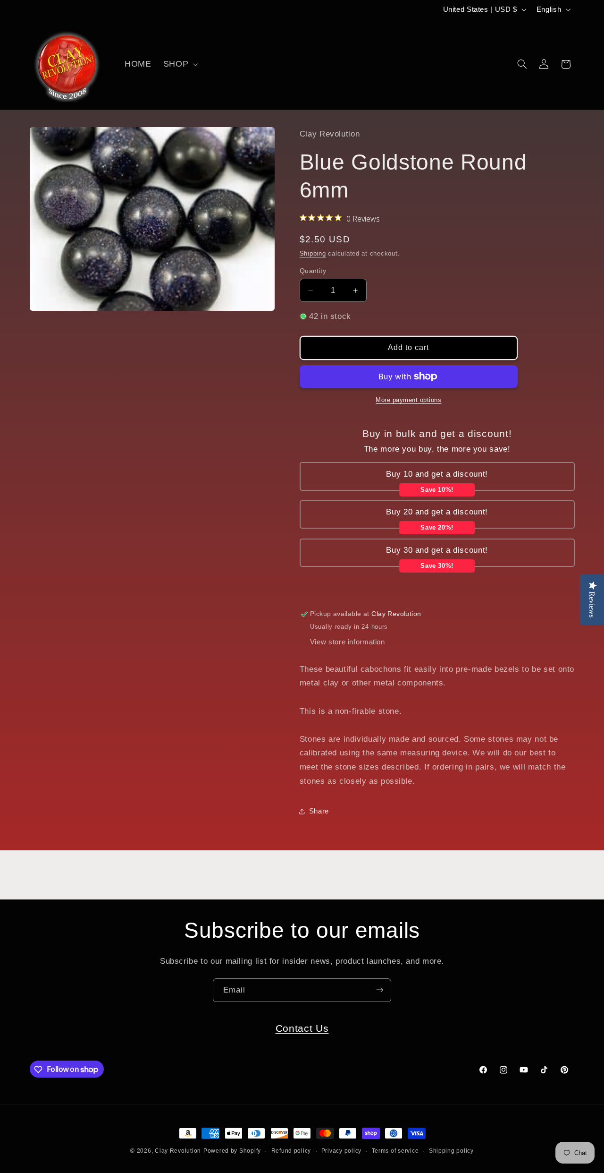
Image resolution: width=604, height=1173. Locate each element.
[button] (179, 64)
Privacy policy (341, 1151)
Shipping (313, 253)
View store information (347, 642)
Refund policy (291, 1151)
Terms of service (395, 1151)
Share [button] (319, 811)
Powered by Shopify (232, 1151)
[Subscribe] (380, 990)
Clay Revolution (178, 1151)
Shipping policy (451, 1151)
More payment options (409, 400)
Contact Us (302, 1028)
